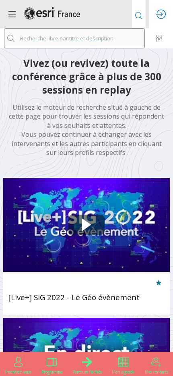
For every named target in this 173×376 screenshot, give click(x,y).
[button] (12, 14)
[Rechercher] (139, 14)
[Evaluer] (158, 283)
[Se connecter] (161, 14)
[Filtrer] (159, 38)
